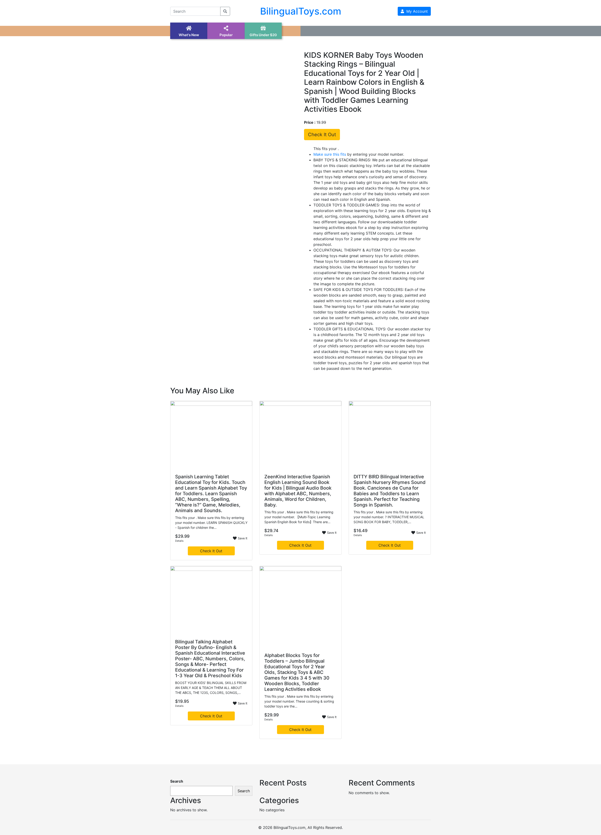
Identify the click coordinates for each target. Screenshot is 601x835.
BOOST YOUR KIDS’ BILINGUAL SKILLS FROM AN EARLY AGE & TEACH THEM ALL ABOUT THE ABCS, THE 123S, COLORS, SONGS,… (210, 688)
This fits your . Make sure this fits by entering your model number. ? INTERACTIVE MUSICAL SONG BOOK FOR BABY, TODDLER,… (389, 517)
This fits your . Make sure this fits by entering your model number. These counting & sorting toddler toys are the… (299, 701)
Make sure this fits (329, 154)
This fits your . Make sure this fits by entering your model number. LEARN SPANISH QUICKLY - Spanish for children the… (211, 523)
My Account (416, 11)
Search (176, 781)
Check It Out (322, 134)
